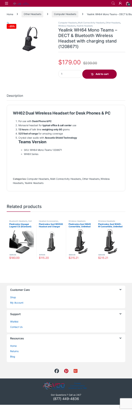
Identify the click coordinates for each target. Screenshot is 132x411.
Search (113, 3)
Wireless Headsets (67, 25)
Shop (13, 297)
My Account (16, 302)
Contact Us (16, 326)
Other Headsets (32, 14)
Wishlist (14, 321)
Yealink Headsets (84, 25)
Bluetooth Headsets (18, 221)
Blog (12, 356)
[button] (8, 23)
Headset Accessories (48, 221)
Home (10, 14)
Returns (14, 351)
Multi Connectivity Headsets (91, 22)
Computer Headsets (65, 14)
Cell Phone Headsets (20, 222)
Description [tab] (15, 95)
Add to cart (102, 73)
